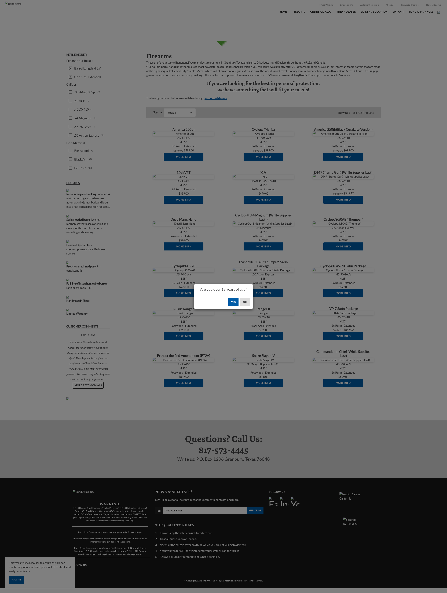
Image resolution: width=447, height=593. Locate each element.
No (245, 302)
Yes (233, 302)
